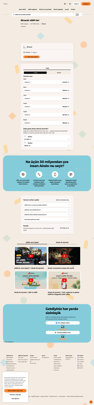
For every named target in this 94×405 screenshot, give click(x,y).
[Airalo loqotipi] (7, 3)
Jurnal (67, 9)
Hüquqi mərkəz (44, 396)
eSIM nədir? (21, 357)
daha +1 (35, 52)
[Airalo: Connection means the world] (64, 256)
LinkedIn (81, 365)
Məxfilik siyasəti (35, 396)
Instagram (81, 359)
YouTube (81, 368)
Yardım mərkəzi (33, 357)
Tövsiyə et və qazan (10, 368)
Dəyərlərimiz (56, 361)
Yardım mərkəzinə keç (62, 200)
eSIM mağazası (32, 9)
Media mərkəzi (57, 363)
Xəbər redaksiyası (58, 365)
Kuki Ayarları (15, 398)
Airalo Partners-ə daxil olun (69, 358)
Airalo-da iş (56, 370)
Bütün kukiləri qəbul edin (15, 390)
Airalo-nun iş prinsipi (45, 9)
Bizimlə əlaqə (33, 363)
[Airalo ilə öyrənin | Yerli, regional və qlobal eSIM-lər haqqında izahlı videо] (64, 280)
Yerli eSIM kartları (34, 24)
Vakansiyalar (56, 368)
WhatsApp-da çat (64, 228)
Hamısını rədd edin (15, 394)
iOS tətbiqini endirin (64, 323)
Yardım (73, 9)
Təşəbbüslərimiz (57, 359)
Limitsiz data (9, 359)
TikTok (80, 363)
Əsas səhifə (22, 9)
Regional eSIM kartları (11, 363)
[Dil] (65, 4)
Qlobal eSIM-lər (9, 361)
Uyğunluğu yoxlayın (32, 57)
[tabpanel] (47, 97)
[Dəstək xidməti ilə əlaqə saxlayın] (91, 402)
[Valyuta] (70, 4)
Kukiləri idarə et (53, 396)
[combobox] (47, 14)
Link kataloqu (62, 396)
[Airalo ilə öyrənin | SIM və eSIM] (31, 280)
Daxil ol (76, 4)
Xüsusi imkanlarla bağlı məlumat (75, 396)
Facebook (81, 357)
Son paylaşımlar (45, 357)
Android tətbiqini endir (64, 332)
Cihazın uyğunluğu (22, 361)
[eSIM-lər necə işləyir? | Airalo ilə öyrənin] (31, 256)
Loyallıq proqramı (10, 370)
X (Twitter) (81, 361)
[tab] (47, 68)
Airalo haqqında (58, 9)
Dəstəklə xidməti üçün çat (35, 360)
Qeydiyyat (86, 4)
